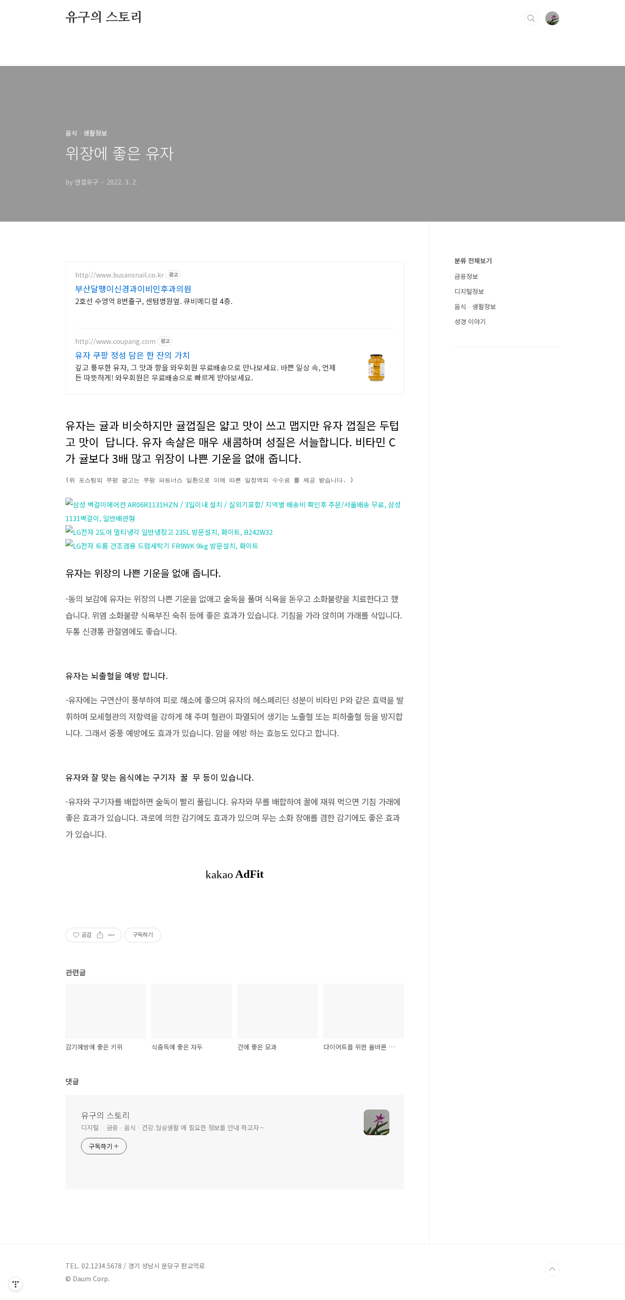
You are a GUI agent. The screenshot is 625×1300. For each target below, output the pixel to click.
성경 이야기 (470, 321)
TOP (552, 1269)
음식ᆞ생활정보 (475, 306)
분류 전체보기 (473, 260)
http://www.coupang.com (115, 341)
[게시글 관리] (111, 935)
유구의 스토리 (104, 17)
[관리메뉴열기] (15, 1284)
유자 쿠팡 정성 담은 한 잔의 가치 (132, 354)
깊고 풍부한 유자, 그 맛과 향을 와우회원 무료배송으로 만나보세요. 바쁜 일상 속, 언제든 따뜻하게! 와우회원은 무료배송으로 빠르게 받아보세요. (205, 372)
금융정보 (466, 276)
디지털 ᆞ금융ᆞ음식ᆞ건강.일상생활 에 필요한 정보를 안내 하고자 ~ (172, 1127)
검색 (531, 18)
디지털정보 (469, 291)
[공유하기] (100, 935)
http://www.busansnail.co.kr (119, 275)
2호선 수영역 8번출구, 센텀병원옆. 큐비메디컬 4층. (153, 300)
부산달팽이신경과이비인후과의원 (133, 288)
